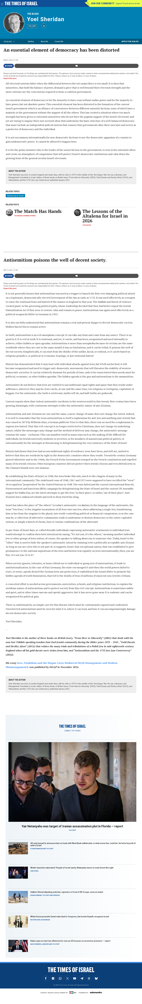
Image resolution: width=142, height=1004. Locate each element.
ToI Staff (72, 830)
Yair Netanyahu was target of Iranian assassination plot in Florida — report (72, 826)
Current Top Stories (72, 731)
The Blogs (33, 13)
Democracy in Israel (15, 195)
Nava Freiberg (35, 944)
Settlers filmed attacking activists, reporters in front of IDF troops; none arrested (66, 892)
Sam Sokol (34, 871)
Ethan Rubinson (36, 848)
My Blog (31, 41)
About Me (44, 41)
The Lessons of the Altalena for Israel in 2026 (105, 216)
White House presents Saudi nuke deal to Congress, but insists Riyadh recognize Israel (69, 916)
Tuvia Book (86, 225)
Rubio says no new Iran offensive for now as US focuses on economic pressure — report (70, 941)
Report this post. (10, 78)
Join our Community (102, 3)
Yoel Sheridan (45, 19)
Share (9, 66)
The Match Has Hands (38, 211)
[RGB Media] (73, 992)
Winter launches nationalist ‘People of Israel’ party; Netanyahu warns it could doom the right (71, 868)
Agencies (56, 895)
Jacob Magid (45, 920)
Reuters (33, 920)
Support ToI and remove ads (128, 3)
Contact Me (59, 41)
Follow (32, 26)
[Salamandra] (96, 992)
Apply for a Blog (130, 41)
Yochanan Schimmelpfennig (25, 216)
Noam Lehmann (36, 895)
